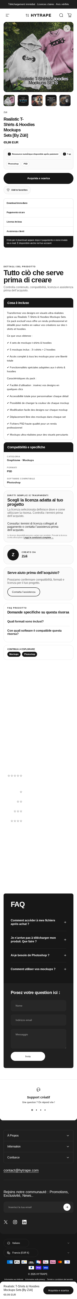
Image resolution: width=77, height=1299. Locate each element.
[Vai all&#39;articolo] (9, 100)
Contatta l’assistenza (23, 591)
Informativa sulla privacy (35, 1279)
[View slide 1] (32, 1110)
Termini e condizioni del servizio (60, 1279)
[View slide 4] (45, 1110)
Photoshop (29, 654)
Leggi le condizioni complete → (39, 537)
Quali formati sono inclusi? (25, 621)
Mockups (14, 654)
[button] (38, 782)
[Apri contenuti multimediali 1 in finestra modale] (67, 28)
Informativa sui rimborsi (13, 1279)
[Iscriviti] (67, 1207)
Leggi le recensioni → (18, 760)
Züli (5, 112)
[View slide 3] (40, 1110)
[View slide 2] (36, 1110)
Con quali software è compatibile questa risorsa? (34, 632)
